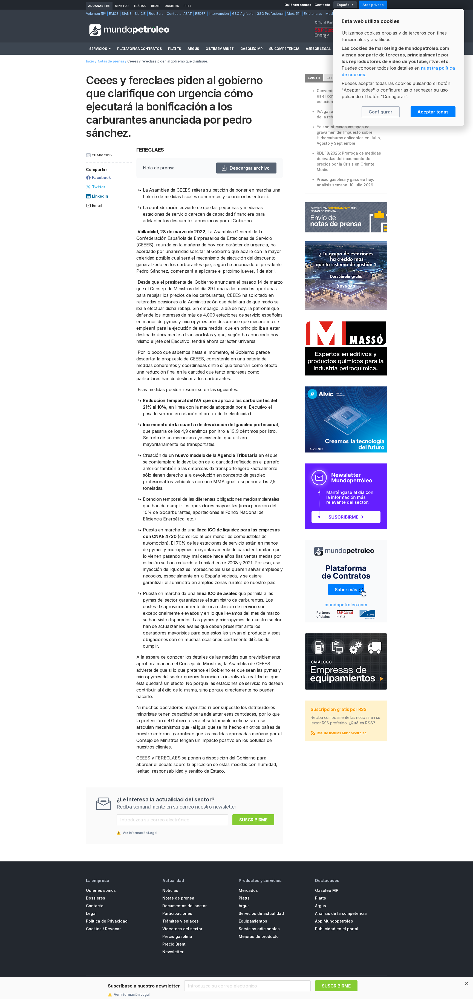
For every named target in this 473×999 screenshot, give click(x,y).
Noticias (170, 890)
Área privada (372, 5)
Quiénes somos (297, 5)
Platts (174, 49)
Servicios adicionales (259, 928)
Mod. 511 (294, 14)
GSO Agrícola (242, 14)
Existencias (313, 14)
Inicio (90, 61)
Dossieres (95, 898)
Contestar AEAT (179, 14)
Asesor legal (318, 49)
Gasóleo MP (251, 49)
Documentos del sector (184, 905)
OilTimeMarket (220, 49)
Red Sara (156, 14)
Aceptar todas (433, 112)
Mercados (248, 890)
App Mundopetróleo (334, 921)
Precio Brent (174, 944)
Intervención (219, 14)
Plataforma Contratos (139, 49)
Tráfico (139, 5)
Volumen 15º (96, 14)
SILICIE (140, 14)
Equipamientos (253, 921)
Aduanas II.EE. (99, 5)
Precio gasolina (177, 936)
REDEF (155, 5)
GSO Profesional (270, 14)
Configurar (381, 112)
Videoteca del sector (182, 928)
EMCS (114, 14)
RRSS (187, 5)
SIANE (126, 14)
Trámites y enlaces (180, 921)
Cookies (94, 928)
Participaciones (177, 913)
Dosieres (172, 5)
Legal (91, 913)
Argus (193, 49)
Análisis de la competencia (341, 913)
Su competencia (284, 49)
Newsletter (172, 951)
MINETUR (122, 5)
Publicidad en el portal (336, 928)
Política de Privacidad (107, 921)
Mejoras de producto (259, 936)
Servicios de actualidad (261, 913)
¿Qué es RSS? (362, 723)
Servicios (98, 49)
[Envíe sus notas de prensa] (346, 217)
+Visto (314, 78)
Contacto (322, 5)
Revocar (113, 928)
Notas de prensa (111, 61)
